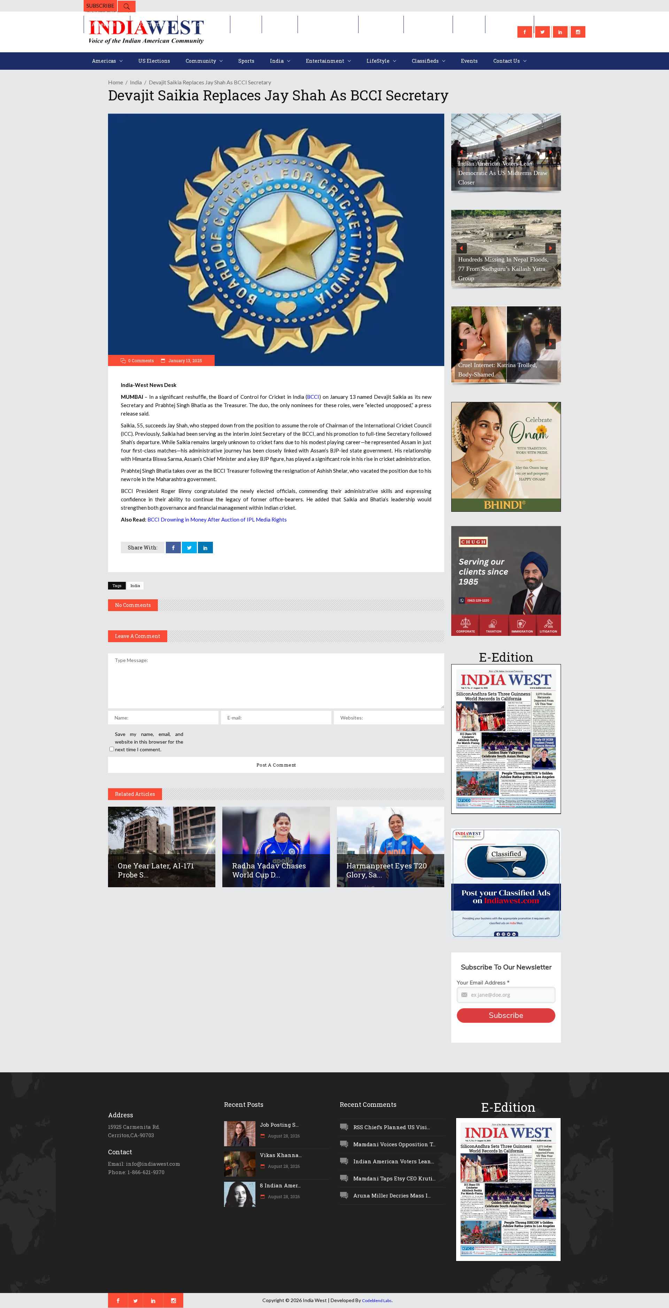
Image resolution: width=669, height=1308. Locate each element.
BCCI (313, 397)
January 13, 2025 (184, 360)
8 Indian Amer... (280, 1185)
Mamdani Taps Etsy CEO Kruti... (394, 1178)
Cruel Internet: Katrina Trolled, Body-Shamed (497, 370)
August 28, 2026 (283, 1136)
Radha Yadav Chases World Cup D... (269, 870)
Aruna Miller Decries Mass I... (392, 1195)
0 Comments (141, 360)
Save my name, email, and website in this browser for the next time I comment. (149, 741)
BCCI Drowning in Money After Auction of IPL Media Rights (217, 519)
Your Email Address (483, 983)
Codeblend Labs (377, 1300)
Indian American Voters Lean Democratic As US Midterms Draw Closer (502, 173)
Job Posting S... (279, 1124)
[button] (506, 152)
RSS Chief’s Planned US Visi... (391, 1127)
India (136, 82)
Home (115, 82)
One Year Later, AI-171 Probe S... (156, 870)
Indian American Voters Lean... (393, 1161)
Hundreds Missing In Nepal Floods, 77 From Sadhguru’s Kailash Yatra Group (503, 269)
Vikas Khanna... (281, 1154)
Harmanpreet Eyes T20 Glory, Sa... (386, 870)
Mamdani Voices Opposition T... (394, 1144)
